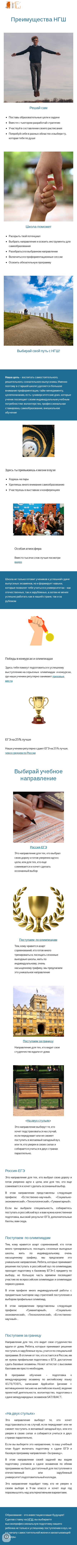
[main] (38, 19)
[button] (6, 1537)
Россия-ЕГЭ (38, 847)
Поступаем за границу (38, 1041)
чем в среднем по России (20, 752)
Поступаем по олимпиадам (38, 940)
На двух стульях (38, 1120)
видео (18, 562)
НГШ (30, 1519)
